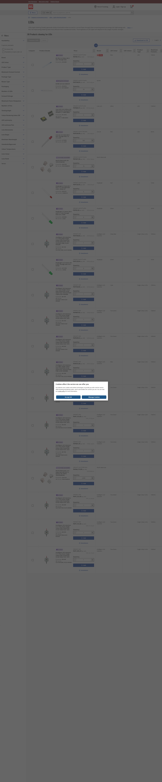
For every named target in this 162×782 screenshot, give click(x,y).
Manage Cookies (94, 397)
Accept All (68, 397)
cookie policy (61, 391)
